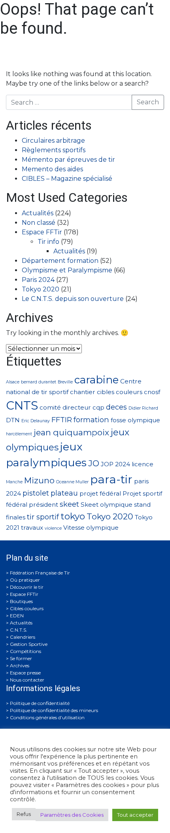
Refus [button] (24, 814)
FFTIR (61, 419)
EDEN (17, 616)
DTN (13, 420)
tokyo (72, 516)
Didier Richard (143, 408)
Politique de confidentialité (40, 703)
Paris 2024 (38, 279)
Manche (14, 481)
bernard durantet (38, 382)
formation (91, 419)
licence (142, 464)
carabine (96, 379)
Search (148, 102)
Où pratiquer (25, 580)
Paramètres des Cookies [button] (72, 815)
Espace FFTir (42, 232)
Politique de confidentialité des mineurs (54, 710)
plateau (64, 493)
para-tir (111, 479)
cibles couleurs (119, 392)
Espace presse (25, 673)
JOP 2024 (115, 464)
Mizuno (39, 480)
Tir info (48, 241)
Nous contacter (27, 680)
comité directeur (65, 407)
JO (93, 463)
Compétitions (25, 651)
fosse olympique (135, 420)
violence (53, 528)
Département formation (60, 260)
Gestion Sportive (28, 644)
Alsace (12, 382)
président (43, 504)
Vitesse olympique (91, 527)
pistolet (36, 493)
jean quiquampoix (71, 432)
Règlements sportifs (53, 150)
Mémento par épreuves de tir (68, 159)
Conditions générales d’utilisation (47, 717)
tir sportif (43, 516)
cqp (98, 407)
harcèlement (19, 434)
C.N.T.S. (18, 630)
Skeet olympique (106, 504)
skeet (69, 504)
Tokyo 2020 (40, 289)
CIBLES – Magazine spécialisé (67, 178)
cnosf (152, 392)
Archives (19, 665)
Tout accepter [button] (135, 815)
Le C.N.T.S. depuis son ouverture (73, 299)
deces (116, 407)
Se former (21, 658)
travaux (32, 527)
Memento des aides (52, 169)
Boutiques (21, 601)
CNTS (22, 405)
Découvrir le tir (26, 587)
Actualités (37, 213)
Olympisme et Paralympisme (67, 270)
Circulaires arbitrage (53, 140)
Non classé (38, 222)
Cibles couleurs (26, 608)
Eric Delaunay (35, 420)
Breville (65, 382)
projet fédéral (100, 493)
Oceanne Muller (72, 481)
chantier (82, 392)
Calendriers (22, 637)
